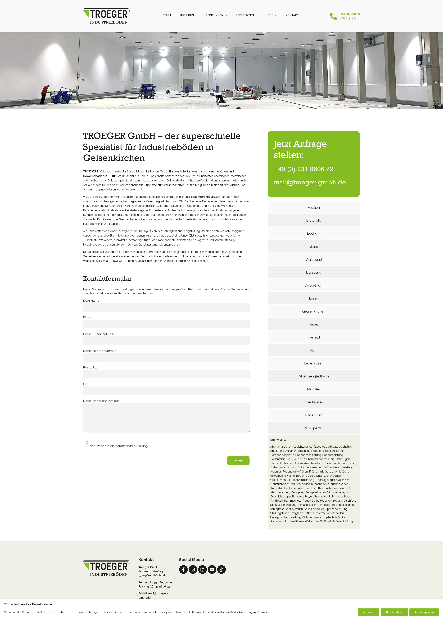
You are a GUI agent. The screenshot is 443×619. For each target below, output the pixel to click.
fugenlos (276, 471)
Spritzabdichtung (336, 509)
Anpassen (368, 612)
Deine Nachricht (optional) (102, 401)
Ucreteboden (335, 513)
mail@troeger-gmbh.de (310, 182)
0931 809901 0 (350, 14)
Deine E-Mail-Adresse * (100, 334)
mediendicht (342, 488)
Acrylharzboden (295, 450)
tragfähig (297, 513)
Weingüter (311, 521)
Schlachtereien (307, 504)
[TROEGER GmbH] (106, 15)
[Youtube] (212, 569)
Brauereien (298, 459)
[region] (221, 609)
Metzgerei (297, 492)
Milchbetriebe (335, 492)
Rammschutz (292, 500)
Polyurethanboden (340, 496)
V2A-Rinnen (296, 521)
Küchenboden (320, 484)
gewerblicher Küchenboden (323, 475)
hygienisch (343, 480)
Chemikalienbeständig (320, 459)
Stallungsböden (280, 513)
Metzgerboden (279, 492)
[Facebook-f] (183, 569)
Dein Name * (92, 300)
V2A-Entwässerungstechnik (319, 517)
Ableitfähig (277, 450)
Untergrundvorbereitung (285, 517)
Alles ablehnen (394, 612)
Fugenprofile (291, 471)
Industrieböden (300, 484)
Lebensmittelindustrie (319, 488)
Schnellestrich (345, 504)
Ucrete (321, 513)
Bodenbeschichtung (308, 455)
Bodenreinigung (280, 459)
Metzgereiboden (315, 492)
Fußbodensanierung (310, 467)
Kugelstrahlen (279, 488)
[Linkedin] (202, 569)
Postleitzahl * (92, 367)
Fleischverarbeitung (282, 467)
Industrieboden (280, 484)
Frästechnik (316, 471)
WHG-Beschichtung (340, 521)
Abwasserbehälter (339, 446)
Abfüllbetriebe (318, 446)
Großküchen (278, 480)
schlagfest (277, 509)
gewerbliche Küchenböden (287, 475)
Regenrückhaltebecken (317, 500)
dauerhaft (316, 463)
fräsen (304, 471)
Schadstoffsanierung (283, 504)
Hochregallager (325, 480)
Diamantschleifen (281, 463)
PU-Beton (276, 500)
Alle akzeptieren (424, 612)
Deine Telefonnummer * (100, 351)
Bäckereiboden (334, 450)
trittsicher (310, 513)
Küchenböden (339, 484)
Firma (87, 317)
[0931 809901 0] (333, 16)
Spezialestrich (294, 509)
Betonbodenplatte (282, 455)
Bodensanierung (332, 455)
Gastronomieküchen (338, 471)
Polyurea (297, 496)
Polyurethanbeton (316, 496)
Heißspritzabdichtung (300, 480)
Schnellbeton (326, 504)
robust (337, 500)
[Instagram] (193, 569)
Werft (322, 521)
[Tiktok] (221, 569)
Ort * (86, 384)
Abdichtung (300, 446)
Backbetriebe (315, 450)
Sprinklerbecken (314, 509)
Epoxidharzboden (335, 463)
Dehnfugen (343, 459)
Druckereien (301, 463)
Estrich (352, 463)
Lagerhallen (296, 488)
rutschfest (349, 500)
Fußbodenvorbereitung (338, 467)
